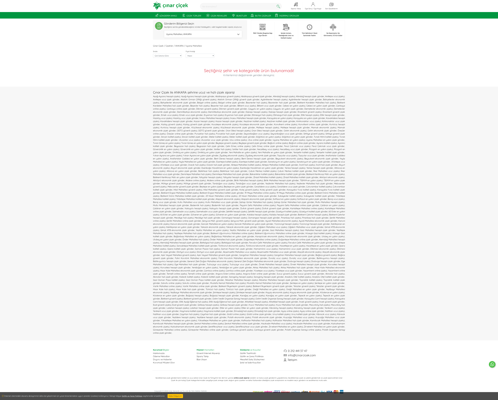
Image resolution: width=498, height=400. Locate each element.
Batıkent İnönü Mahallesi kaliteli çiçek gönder (182, 196)
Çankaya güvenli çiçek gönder (269, 329)
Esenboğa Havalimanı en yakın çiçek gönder (262, 168)
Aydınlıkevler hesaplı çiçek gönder (305, 99)
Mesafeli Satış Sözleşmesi (252, 359)
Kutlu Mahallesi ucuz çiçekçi (191, 202)
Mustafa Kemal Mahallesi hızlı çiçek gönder (268, 283)
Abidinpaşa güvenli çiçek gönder (256, 96)
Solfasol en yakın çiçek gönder (312, 199)
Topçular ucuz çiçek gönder (311, 155)
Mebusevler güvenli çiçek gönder (183, 186)
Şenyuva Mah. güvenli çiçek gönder (247, 221)
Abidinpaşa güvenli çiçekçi (227, 96)
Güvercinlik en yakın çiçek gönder (196, 149)
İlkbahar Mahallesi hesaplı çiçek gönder (278, 280)
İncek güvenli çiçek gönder (332, 301)
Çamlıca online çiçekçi (214, 270)
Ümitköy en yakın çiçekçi (185, 152)
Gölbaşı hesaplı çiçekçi (208, 305)
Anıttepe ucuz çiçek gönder (166, 99)
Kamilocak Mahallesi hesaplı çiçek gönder (173, 323)
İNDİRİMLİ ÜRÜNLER (289, 15)
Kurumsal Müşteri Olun (164, 362)
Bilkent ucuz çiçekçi (246, 105)
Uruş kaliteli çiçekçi (281, 314)
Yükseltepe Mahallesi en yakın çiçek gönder (219, 320)
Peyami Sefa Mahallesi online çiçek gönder (298, 205)
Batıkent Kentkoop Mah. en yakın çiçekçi (325, 174)
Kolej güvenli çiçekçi (249, 189)
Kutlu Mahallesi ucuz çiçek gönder (221, 202)
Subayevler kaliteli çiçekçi (290, 196)
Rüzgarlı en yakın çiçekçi (321, 149)
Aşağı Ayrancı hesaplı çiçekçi (166, 96)
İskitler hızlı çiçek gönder (244, 149)
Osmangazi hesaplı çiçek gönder (264, 217)
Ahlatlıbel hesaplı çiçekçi (256, 301)
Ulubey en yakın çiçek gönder (167, 239)
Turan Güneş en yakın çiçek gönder (198, 143)
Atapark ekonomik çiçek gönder (256, 199)
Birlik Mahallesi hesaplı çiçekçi (248, 180)
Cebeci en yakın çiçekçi (294, 105)
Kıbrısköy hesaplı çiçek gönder (309, 308)
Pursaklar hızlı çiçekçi (205, 133)
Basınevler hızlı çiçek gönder (282, 102)
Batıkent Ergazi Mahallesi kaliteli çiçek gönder (222, 193)
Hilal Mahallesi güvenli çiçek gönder (220, 189)
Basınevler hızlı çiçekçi (256, 102)
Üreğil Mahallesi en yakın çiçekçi (269, 289)
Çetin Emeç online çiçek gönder (267, 146)
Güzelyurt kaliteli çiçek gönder (313, 211)
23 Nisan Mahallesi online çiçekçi (221, 196)
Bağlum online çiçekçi (278, 143)
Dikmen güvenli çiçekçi (207, 108)
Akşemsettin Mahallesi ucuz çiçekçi (239, 252)
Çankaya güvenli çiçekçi (241, 329)
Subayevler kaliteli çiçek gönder (319, 196)
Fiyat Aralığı (190, 51)
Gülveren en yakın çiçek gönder (231, 214)
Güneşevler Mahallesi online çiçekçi (170, 329)
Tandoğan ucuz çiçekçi (223, 183)
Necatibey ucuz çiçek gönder (294, 149)
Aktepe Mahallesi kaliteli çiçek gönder (280, 165)
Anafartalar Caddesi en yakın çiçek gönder (191, 158)
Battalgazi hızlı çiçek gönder (235, 242)
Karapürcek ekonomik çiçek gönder (302, 236)
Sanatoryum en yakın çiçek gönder (313, 161)
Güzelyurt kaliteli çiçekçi (287, 211)
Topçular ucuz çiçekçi (287, 155)
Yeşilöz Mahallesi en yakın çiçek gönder (249, 230)
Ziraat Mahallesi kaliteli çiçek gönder (300, 177)
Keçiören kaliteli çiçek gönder (281, 121)
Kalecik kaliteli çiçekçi (189, 277)
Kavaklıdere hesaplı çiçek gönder (176, 121)
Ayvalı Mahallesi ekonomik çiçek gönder (318, 221)
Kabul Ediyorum (175, 396)
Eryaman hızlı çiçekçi (214, 115)
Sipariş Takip (203, 356)
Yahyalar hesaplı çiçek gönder (237, 177)
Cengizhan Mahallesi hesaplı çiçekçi (256, 255)
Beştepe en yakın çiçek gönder (238, 186)
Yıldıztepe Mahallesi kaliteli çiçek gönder (195, 199)
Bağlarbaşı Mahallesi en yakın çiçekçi (192, 236)
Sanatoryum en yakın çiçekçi (282, 161)
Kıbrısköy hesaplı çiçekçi (281, 308)
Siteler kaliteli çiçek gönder (242, 136)
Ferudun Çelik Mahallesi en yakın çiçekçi (268, 242)
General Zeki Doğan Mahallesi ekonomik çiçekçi (210, 261)
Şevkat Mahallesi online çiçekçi (209, 323)
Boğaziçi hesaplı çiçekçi (197, 295)
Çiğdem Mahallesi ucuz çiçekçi (272, 227)
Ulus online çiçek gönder (260, 140)
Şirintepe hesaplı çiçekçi (224, 292)
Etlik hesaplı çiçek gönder (332, 115)
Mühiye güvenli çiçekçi (171, 183)
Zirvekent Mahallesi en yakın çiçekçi (286, 326)
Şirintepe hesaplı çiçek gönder (250, 292)
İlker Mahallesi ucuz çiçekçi (326, 171)
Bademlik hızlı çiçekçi (200, 205)
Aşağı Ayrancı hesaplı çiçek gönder (198, 96)
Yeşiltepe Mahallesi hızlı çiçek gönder (192, 233)
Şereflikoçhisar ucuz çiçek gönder (252, 326)
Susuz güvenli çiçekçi (287, 273)
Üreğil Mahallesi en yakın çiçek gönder (305, 289)
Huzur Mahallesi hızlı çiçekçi (262, 305)
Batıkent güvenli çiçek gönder (198, 298)
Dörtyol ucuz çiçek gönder (209, 252)
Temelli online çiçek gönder (201, 273)
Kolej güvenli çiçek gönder (273, 189)
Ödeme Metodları (161, 356)
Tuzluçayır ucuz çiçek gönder (244, 264)
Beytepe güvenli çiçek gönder (253, 143)
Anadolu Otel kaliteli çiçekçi (298, 277)
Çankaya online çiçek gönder (181, 108)
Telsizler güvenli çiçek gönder (330, 286)
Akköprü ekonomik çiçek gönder (169, 180)
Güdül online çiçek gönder (259, 314)
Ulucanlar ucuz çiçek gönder (215, 140)
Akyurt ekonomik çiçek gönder (185, 168)
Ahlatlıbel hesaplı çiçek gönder (283, 301)
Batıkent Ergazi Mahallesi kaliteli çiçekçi (180, 193)
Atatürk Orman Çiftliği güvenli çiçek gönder (238, 99)
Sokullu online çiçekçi (171, 283)
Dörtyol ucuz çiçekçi (186, 252)
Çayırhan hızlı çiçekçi (189, 314)
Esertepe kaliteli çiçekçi (227, 161)
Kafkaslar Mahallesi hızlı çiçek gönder (291, 320)
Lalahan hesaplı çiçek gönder (204, 308)
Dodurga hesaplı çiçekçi (298, 261)
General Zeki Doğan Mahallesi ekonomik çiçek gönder (260, 261)
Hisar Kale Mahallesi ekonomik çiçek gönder (181, 270)
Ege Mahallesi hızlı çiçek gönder (190, 264)
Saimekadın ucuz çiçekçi (183, 211)
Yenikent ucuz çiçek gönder (166, 311)
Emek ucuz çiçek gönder (191, 115)
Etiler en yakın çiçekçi (230, 308)
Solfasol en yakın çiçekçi (284, 199)
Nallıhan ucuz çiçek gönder (166, 314)
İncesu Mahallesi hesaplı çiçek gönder (248, 118)
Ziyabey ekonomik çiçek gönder (260, 155)
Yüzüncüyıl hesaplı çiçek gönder (314, 224)
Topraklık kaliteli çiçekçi (310, 280)
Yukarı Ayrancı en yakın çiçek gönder (200, 155)
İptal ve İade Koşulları (250, 362)
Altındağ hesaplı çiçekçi (284, 96)
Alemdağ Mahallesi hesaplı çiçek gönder (179, 242)
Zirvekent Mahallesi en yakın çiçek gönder (324, 326)
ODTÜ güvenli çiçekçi (187, 130)
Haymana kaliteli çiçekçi (191, 311)
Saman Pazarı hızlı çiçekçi (207, 249)
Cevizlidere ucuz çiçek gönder (291, 186)
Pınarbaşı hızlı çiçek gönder (315, 217)
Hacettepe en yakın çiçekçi (292, 245)
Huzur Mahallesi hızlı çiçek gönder (292, 305)
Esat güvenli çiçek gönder (184, 305)
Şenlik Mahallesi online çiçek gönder (184, 221)
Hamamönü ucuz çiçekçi (266, 249)
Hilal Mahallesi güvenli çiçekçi (188, 189)
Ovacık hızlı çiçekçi (196, 165)
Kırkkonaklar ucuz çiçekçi (308, 121)
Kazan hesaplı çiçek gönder (229, 121)
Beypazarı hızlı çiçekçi (184, 146)
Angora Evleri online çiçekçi (229, 273)
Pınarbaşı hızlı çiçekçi (291, 217)
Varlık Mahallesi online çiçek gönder (200, 286)
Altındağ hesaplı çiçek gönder (310, 96)
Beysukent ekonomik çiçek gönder (321, 158)
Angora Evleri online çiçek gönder (259, 273)
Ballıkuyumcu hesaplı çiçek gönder (169, 261)
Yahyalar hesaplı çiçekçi (210, 177)
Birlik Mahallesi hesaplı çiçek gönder (281, 180)
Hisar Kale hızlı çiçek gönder (190, 289)
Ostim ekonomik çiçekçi (295, 130)
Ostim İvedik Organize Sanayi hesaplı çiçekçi (233, 298)
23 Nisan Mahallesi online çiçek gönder (258, 196)
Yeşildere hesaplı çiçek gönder (211, 317)
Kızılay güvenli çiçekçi (171, 124)
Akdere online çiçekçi (196, 180)
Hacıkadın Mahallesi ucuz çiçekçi (276, 323)
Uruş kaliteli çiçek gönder (303, 314)
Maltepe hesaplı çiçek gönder (295, 127)
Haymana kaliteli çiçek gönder (218, 311)
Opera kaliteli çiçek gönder (180, 249)
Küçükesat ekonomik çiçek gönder (238, 127)
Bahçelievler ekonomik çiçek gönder (178, 102)
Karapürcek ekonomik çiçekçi (269, 236)
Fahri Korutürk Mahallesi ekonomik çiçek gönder (243, 258)
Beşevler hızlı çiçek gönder (223, 105)
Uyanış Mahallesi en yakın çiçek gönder (325, 140)
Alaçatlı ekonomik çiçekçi (309, 252)
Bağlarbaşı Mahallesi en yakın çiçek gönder (232, 236)
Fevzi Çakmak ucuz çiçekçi (297, 146)
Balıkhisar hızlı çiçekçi (208, 171)
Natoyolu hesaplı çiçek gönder (224, 208)
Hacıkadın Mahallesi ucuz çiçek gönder (311, 323)
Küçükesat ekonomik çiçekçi (205, 127)
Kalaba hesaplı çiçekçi (257, 214)
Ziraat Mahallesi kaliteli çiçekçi (267, 177)
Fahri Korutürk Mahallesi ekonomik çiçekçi (196, 258)
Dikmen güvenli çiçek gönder (233, 108)
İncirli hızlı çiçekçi (307, 165)
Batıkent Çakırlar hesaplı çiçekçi (313, 214)
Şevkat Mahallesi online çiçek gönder (242, 323)
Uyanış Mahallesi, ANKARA (179, 34)
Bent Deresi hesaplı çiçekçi (227, 158)
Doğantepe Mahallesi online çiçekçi (260, 239)
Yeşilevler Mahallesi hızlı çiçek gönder (314, 183)
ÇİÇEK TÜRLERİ (193, 15)
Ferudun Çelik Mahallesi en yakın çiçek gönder (310, 242)
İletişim (292, 360)
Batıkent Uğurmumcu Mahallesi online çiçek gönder (280, 233)
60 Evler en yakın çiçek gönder (175, 214)
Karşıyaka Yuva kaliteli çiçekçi (301, 189)
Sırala (155, 51)
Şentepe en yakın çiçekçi (302, 283)
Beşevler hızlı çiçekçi (200, 105)
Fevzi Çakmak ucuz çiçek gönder (328, 146)
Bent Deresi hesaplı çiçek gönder (257, 158)
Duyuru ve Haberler (162, 359)
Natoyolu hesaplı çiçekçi (196, 208)
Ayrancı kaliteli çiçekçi (326, 143)
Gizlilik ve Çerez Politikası (252, 356)
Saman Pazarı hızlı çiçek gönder (237, 249)
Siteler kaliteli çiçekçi (218, 136)
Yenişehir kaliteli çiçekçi (304, 152)
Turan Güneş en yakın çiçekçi (166, 143)
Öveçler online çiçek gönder (180, 133)
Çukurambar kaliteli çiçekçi (319, 186)
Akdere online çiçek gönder (220, 180)
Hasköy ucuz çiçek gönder (185, 118)
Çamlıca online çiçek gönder (239, 270)
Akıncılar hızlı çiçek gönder (165, 277)
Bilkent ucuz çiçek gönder (269, 105)
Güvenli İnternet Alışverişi (208, 353)
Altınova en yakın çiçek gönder (182, 171)
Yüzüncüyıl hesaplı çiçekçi (286, 224)
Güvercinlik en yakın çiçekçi (166, 149)
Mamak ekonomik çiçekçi (323, 127)
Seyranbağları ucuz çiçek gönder (286, 133)
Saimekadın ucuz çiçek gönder (210, 211)
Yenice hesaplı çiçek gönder (319, 168)
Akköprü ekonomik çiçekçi (332, 177)
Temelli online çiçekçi (177, 273)
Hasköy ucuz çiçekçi (162, 118)
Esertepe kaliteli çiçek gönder (253, 161)
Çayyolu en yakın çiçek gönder (288, 108)
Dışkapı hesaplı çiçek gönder (283, 112)
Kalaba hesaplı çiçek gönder (283, 214)
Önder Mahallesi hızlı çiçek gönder (226, 239)
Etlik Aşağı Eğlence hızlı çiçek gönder (226, 301)
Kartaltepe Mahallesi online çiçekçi (307, 208)
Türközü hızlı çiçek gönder (239, 289)
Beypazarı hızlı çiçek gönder (210, 146)
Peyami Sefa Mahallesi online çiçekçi (258, 205)
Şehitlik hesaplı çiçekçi (236, 211)
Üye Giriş (308, 9)
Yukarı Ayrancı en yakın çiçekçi (167, 155)
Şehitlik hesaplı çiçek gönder (261, 211)
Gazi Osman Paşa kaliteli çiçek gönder (205, 280)
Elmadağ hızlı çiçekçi (244, 311)
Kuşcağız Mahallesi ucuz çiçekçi (298, 317)
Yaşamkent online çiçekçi (315, 270)
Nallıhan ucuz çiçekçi (335, 311)
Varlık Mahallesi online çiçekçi (167, 286)
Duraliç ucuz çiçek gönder (302, 258)
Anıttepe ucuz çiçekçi (335, 96)
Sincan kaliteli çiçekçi (171, 136)
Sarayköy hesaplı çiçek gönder (269, 277)
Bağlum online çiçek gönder (302, 143)
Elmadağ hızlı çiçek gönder (267, 311)
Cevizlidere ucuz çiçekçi (265, 186)
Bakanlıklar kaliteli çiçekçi (262, 174)
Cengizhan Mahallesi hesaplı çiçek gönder (294, 255)
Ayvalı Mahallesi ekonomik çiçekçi (281, 221)
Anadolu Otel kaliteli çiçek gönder (328, 277)
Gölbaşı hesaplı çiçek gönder (234, 305)
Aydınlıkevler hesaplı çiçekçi (274, 99)
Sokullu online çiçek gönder (195, 283)
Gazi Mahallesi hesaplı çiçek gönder (317, 230)
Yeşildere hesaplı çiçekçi (183, 317)
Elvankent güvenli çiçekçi (309, 112)
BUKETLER (241, 15)
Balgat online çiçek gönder (231, 102)
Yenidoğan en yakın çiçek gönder (235, 267)
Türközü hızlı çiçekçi (215, 289)
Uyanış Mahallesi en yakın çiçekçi (289, 140)
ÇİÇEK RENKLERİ (219, 15)
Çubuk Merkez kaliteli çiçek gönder (295, 171)
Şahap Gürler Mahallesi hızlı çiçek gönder (294, 202)
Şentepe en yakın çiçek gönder (330, 283)
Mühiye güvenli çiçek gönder (197, 183)
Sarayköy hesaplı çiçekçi (241, 277)
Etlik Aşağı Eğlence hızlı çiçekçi (193, 301)
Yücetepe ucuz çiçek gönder (288, 270)
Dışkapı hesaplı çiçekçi (256, 112)
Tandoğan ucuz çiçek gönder (250, 183)
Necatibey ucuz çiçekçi (268, 149)
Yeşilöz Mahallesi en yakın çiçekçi (212, 230)
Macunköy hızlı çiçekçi (319, 305)
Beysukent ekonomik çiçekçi (289, 158)
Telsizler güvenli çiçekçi (304, 286)
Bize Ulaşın (202, 359)
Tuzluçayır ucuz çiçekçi (218, 264)
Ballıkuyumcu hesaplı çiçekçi (331, 258)
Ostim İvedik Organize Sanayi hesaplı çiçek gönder (279, 298)
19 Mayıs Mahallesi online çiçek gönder (295, 193)
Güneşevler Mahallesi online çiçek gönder (208, 329)
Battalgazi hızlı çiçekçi (210, 242)
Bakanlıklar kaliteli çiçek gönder (290, 174)
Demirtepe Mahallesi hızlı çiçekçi (196, 174)
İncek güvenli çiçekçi (308, 301)
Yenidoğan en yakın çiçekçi (205, 267)
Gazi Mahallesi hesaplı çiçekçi (284, 230)
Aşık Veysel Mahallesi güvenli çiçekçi (178, 255)
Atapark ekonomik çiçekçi (228, 199)
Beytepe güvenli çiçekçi (227, 143)
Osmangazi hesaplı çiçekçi (234, 217)
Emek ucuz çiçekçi (169, 115)
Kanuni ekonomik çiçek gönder (185, 224)
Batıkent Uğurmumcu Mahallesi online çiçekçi (232, 233)
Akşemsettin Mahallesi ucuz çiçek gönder (276, 252)
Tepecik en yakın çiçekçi (310, 295)
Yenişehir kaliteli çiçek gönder (330, 152)
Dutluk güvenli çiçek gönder (275, 208)
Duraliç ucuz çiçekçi (278, 258)
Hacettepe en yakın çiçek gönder (322, 245)
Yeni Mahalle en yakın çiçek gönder (275, 152)
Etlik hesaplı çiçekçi (310, 115)
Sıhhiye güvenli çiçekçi (313, 133)
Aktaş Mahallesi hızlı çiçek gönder (297, 267)
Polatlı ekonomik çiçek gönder (267, 317)
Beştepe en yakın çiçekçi (211, 186)
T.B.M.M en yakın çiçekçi (311, 180)
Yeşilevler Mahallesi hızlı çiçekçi (280, 183)
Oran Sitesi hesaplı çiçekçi (238, 130)
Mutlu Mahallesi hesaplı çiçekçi (330, 202)
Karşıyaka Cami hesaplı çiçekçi (319, 298)
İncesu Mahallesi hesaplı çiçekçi (214, 118)
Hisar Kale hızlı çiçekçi (164, 289)
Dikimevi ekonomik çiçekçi (323, 249)
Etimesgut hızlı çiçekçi (262, 115)
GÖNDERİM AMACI (168, 15)
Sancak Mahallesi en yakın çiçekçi (217, 224)
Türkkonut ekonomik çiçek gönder (262, 245)
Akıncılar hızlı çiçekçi (335, 273)
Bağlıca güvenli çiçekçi (326, 255)
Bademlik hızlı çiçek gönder (225, 205)
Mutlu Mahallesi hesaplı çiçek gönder (171, 205)
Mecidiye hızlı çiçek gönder (207, 217)
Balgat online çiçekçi (207, 102)
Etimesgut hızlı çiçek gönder (286, 115)
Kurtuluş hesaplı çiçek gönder (175, 127)
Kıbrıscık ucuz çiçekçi (326, 314)
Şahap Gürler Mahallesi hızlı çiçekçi (256, 202)
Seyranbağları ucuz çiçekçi (256, 133)
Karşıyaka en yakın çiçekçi (280, 118)
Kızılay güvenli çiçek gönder (196, 124)
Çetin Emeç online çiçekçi (238, 146)
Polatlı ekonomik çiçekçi (239, 317)
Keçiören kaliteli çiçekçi (255, 121)
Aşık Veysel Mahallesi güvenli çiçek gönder (217, 255)
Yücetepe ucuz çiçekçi (264, 270)
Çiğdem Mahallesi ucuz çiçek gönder (305, 227)
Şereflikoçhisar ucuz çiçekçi (221, 326)
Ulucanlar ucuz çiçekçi (189, 140)
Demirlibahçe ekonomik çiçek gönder (226, 112)
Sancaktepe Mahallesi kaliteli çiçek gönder (197, 245)
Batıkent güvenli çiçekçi (172, 298)
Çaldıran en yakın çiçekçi (332, 205)
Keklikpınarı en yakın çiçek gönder (182, 227)
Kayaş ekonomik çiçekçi (277, 292)
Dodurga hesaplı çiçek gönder (325, 261)
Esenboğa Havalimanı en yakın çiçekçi (220, 168)
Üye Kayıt (317, 9)
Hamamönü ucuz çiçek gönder (294, 249)
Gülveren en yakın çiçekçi (203, 214)
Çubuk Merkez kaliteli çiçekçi (262, 171)
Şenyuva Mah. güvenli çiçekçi (216, 221)
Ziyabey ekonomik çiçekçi (231, 155)
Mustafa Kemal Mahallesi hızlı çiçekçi (228, 283)
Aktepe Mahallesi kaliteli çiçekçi (246, 165)
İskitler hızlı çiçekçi (222, 149)
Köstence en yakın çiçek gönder (169, 295)
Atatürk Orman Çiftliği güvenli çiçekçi (198, 99)
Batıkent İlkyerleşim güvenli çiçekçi (235, 286)
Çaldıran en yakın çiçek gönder (168, 208)
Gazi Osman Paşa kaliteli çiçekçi (169, 280)
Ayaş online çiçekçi (290, 311)
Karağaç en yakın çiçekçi (252, 295)
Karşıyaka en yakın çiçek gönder (309, 118)
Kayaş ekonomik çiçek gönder (304, 292)
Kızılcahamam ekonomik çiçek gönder (189, 326)
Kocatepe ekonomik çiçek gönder (256, 124)
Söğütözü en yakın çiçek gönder (297, 136)
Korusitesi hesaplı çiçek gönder (175, 267)
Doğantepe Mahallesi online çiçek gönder (298, 239)
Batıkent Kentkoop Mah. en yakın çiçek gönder (175, 177)
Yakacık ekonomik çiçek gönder (241, 227)
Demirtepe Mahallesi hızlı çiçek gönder (230, 174)
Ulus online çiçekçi (238, 140)
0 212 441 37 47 (297, 351)
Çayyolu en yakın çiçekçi (260, 108)
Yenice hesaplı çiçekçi (295, 168)
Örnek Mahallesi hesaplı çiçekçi (274, 264)
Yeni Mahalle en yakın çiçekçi (243, 152)
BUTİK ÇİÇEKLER (263, 15)
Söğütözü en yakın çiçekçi (268, 136)
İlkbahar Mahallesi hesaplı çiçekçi (241, 280)
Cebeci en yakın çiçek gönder (320, 105)
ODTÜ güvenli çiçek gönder (211, 130)
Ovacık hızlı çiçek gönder (218, 165)
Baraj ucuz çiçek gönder (165, 202)
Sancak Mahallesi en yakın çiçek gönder (254, 224)
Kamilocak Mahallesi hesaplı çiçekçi (327, 320)
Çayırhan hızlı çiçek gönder (213, 314)
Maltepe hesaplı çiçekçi (267, 127)
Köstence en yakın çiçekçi (332, 292)
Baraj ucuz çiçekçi (336, 199)
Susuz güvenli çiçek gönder (311, 273)
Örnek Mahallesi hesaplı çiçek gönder (308, 264)
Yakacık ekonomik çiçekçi (213, 227)
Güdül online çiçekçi (236, 314)
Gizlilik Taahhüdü (248, 353)
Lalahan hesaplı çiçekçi (178, 308)
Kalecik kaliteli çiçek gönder (214, 277)
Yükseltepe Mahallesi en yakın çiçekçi (179, 320)
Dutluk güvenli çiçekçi (250, 208)
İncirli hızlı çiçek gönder (327, 165)
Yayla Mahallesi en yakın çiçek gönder (197, 161)
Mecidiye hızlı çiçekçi (184, 217)
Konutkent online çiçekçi (285, 124)
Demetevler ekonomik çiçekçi (318, 108)
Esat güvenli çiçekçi (162, 305)
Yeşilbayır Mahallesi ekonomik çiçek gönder (191, 292)
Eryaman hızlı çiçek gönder (238, 115)
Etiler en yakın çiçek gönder (254, 308)
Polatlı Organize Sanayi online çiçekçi (303, 329)
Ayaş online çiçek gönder (312, 311)
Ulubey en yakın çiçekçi (333, 236)
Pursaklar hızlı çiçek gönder (229, 133)
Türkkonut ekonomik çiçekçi (231, 245)
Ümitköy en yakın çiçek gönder (213, 152)
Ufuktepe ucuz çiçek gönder (173, 165)
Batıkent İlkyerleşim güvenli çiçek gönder (272, 286)
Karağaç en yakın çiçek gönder (281, 295)
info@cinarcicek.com (302, 355)
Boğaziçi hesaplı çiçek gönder (224, 295)
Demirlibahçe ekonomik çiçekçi (192, 112)
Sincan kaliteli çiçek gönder (195, 136)
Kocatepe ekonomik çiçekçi (225, 124)
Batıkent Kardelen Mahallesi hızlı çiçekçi (316, 102)
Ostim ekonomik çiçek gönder (322, 130)
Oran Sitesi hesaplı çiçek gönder (267, 130)
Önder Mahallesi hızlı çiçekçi (195, 239)
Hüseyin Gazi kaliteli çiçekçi (318, 233)
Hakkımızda (159, 353)
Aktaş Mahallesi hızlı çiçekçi (266, 267)
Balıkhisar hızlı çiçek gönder (233, 171)
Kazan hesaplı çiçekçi (204, 121)
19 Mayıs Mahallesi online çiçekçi (260, 193)
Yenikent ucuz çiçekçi (335, 308)
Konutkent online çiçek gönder (313, 124)
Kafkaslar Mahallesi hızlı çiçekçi (256, 320)
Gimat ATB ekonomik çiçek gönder (177, 230)
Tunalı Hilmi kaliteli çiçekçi (326, 136)
